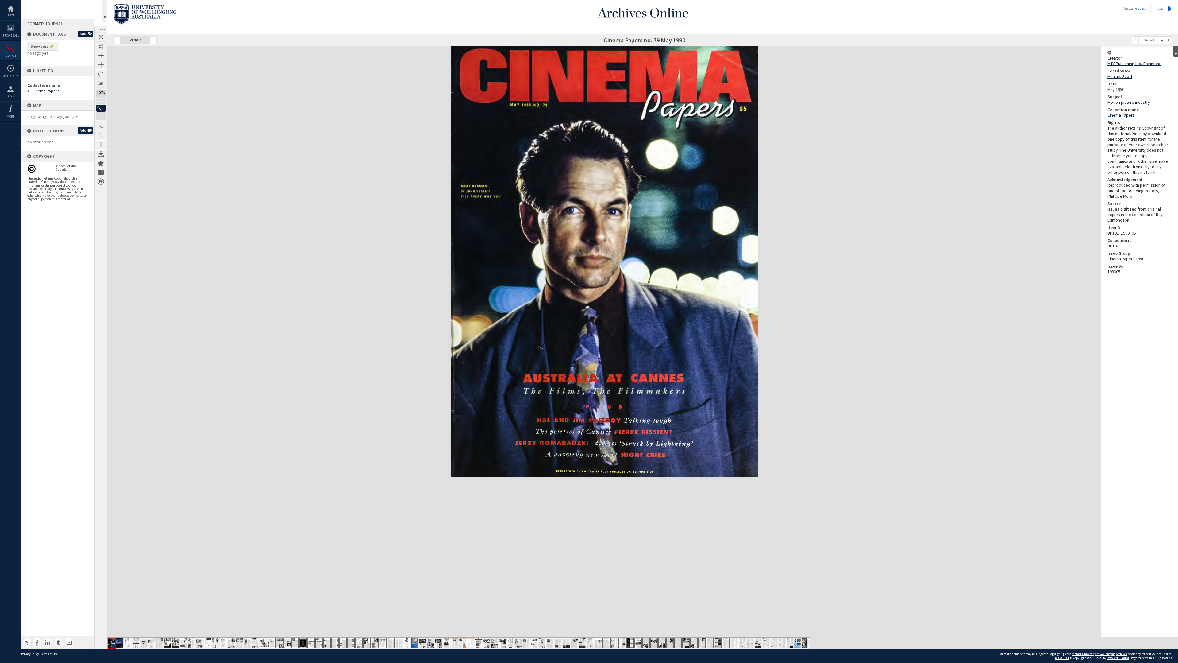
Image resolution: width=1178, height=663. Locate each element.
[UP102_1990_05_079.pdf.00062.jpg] (598, 643)
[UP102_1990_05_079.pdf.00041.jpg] (430, 643)
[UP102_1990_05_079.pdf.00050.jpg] (502, 643)
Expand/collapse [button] (1175, 51)
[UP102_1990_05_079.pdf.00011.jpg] (191, 643)
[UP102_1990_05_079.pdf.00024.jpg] (295, 643)
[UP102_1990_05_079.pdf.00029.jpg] (335, 643)
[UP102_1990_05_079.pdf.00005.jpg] (143, 643)
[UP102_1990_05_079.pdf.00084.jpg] (773, 643)
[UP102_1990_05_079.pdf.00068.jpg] (646, 643)
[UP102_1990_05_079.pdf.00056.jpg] (550, 643)
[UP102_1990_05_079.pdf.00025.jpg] (303, 643)
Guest (1142, 8)
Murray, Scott (1119, 76)
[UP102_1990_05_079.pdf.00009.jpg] (175, 643)
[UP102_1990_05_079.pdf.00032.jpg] (359, 643)
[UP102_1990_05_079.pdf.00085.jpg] (781, 643)
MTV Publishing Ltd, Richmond (1134, 63)
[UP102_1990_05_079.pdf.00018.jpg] (247, 643)
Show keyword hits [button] (101, 135)
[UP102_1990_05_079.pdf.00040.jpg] (422, 643)
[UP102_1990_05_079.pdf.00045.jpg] (462, 643)
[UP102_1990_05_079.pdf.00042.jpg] (438, 643)
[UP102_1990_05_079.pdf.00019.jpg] (255, 643)
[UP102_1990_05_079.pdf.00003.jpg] (127, 643)
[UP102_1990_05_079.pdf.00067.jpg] (638, 643)
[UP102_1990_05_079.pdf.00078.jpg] (726, 643)
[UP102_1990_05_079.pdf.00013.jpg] (207, 643)
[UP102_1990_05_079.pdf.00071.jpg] (670, 643)
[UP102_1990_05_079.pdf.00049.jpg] (494, 643)
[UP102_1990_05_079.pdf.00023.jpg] (287, 643)
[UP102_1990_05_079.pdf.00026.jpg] (311, 643)
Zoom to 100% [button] (101, 83)
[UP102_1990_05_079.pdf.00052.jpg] (518, 643)
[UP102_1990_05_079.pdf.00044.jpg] (454, 643)
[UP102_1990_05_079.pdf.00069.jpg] (654, 643)
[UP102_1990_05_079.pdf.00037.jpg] (398, 643)
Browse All (10, 35)
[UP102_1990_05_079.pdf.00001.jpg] (112, 643)
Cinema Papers (46, 91)
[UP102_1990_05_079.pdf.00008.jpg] (167, 643)
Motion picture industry (1128, 102)
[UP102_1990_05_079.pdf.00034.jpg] (375, 643)
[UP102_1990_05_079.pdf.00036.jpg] (391, 643)
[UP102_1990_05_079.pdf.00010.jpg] (183, 643)
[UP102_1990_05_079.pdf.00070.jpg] (662, 643)
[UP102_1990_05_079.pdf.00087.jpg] (797, 643)
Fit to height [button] (101, 64)
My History (10, 76)
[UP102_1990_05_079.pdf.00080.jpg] (741, 643)
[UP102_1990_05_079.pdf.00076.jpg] (710, 643)
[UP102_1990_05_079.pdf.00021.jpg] (271, 643)
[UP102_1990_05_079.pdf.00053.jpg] (526, 643)
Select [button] (1162, 40)
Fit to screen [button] (101, 46)
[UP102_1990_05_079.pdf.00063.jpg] (606, 643)
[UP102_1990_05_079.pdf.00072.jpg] (678, 643)
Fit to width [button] (101, 55)
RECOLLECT (1062, 658)
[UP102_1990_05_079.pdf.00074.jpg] (694, 643)
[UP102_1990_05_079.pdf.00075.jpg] (702, 643)
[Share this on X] (27, 639)
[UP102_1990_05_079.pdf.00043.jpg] (446, 643)
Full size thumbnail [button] (101, 37)
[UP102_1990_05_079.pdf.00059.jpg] (574, 643)
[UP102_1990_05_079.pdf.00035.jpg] (383, 643)
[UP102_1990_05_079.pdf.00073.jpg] (686, 643)
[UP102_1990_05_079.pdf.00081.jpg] (749, 643)
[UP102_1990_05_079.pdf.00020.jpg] (263, 643)
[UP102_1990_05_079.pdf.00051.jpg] (510, 643)
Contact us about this (101, 172)
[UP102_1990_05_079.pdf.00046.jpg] (470, 643)
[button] (101, 108)
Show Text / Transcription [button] (101, 126)
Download (101, 154)
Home (11, 15)
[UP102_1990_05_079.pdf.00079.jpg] (733, 643)
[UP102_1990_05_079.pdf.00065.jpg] (622, 643)
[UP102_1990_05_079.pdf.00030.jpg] (343, 643)
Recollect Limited (1118, 658)
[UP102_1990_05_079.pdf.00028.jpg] (327, 643)
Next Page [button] (1168, 40)
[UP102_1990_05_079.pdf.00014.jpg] (215, 643)
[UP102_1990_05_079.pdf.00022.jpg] (279, 643)
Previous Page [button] (1135, 40)
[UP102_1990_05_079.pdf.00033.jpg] (367, 643)
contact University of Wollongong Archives (1099, 654)
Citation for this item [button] (101, 181)
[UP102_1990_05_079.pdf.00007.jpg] (159, 643)
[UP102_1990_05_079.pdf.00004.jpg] (135, 643)
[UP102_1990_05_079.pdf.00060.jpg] (582, 643)
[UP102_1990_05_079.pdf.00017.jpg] (239, 643)
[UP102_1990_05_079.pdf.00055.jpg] (542, 643)
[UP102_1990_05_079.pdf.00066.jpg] (630, 643)
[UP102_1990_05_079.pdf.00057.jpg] (558, 643)
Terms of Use (49, 654)
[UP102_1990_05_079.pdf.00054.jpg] (534, 643)
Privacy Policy (30, 654)
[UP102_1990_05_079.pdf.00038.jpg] (406, 643)
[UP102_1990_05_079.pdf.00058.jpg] (566, 643)
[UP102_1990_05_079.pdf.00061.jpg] (590, 643)
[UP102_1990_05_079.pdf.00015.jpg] (223, 643)
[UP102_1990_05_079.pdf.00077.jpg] (718, 643)
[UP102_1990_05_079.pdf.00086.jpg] (789, 643)
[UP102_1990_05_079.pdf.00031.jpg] (351, 643)
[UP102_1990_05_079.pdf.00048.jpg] (486, 643)
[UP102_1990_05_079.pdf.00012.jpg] (199, 643)
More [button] (10, 116)
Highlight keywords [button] (101, 144)
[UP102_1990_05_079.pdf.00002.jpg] (119, 643)
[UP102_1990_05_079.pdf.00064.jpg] (614, 643)
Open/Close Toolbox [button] (104, 11)
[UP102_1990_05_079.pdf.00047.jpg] (478, 643)
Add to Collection (101, 163)
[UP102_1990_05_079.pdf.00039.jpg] (414, 643)
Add (83, 33)
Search (11, 56)
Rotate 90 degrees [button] (101, 74)
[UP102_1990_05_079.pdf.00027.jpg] (319, 643)
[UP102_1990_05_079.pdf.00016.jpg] (231, 643)
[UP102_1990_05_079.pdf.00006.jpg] (151, 643)
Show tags (39, 46)
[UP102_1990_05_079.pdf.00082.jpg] (757, 643)
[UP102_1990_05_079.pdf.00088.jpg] (805, 643)
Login (11, 96)
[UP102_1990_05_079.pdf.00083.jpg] (765, 643)
